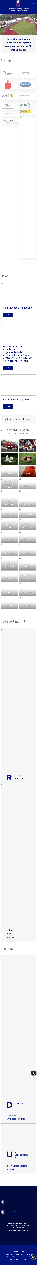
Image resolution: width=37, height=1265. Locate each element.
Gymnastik (27, 504)
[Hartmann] (25, 84)
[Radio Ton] (7, 106)
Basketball (9, 474)
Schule (10, 930)
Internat (11, 936)
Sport (9, 933)
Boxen (27, 474)
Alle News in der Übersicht (18, 419)
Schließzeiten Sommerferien (18, 307)
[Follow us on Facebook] (3, 1202)
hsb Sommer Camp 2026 (16, 399)
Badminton (9, 461)
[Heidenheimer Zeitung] (25, 96)
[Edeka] (25, 111)
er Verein (18, 1102)
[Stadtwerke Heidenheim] (7, 95)
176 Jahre (11, 1115)
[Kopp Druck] (7, 114)
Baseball (27, 461)
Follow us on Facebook (21, 1202)
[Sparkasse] (7, 84)
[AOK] (25, 105)
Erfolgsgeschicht (15, 1118)
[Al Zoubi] (7, 120)
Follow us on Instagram (21, 1212)
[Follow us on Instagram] (3, 1212)
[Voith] (25, 73)
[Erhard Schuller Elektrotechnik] (25, 187)
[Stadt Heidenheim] (7, 73)
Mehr (8, 314)
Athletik (27, 449)
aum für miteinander (20, 777)
